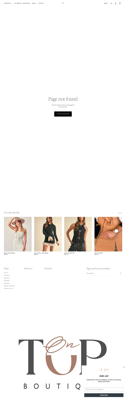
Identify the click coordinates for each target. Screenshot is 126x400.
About (6, 273)
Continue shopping (63, 114)
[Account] (115, 3)
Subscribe (104, 395)
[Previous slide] (37, 234)
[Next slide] (59, 234)
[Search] (111, 3)
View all (120, 213)
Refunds (6, 283)
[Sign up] (120, 273)
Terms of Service (9, 286)
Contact (7, 275)
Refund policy (8, 288)
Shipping (7, 278)
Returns (6, 280)
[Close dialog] (124, 367)
